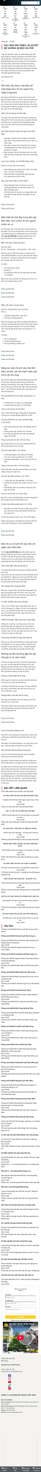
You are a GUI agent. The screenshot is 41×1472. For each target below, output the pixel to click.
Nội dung (8, 1306)
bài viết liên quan (15, 788)
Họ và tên (8, 1294)
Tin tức (12, 41)
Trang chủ (4, 41)
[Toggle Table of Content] (2, 81)
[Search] (38, 2)
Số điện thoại (9, 1300)
